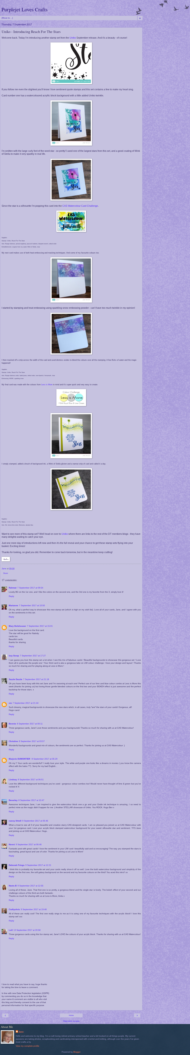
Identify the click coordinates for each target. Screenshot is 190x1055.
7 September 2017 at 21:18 (36, 679)
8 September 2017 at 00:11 (30, 723)
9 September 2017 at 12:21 (38, 865)
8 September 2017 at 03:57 (32, 741)
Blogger (76, 1052)
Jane (21, 1032)
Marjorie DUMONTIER (20, 759)
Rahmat (12, 588)
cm (10, 703)
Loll (11, 930)
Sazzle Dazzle (15, 679)
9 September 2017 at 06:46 (29, 844)
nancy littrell (15, 821)
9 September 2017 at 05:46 (35, 821)
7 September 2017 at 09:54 (30, 588)
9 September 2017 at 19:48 (34, 909)
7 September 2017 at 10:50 (32, 605)
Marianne (13, 605)
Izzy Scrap (14, 655)
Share (5, 573)
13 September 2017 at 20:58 (27, 930)
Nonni (12, 844)
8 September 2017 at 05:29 (44, 759)
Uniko (73, 37)
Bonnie (12, 723)
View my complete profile (27, 1046)
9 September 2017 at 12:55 (30, 886)
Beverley (13, 800)
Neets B (13, 886)
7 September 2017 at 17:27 (33, 655)
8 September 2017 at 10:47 (31, 800)
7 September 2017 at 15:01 (40, 626)
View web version (71, 1021)
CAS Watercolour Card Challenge (80, 206)
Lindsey (13, 779)
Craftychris (14, 909)
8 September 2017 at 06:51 (31, 779)
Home (71, 1015)
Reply (11, 596)
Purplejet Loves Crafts (24, 9)
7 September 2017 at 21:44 (25, 703)
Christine (13, 741)
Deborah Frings (16, 865)
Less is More (46, 384)
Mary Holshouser (17, 626)
